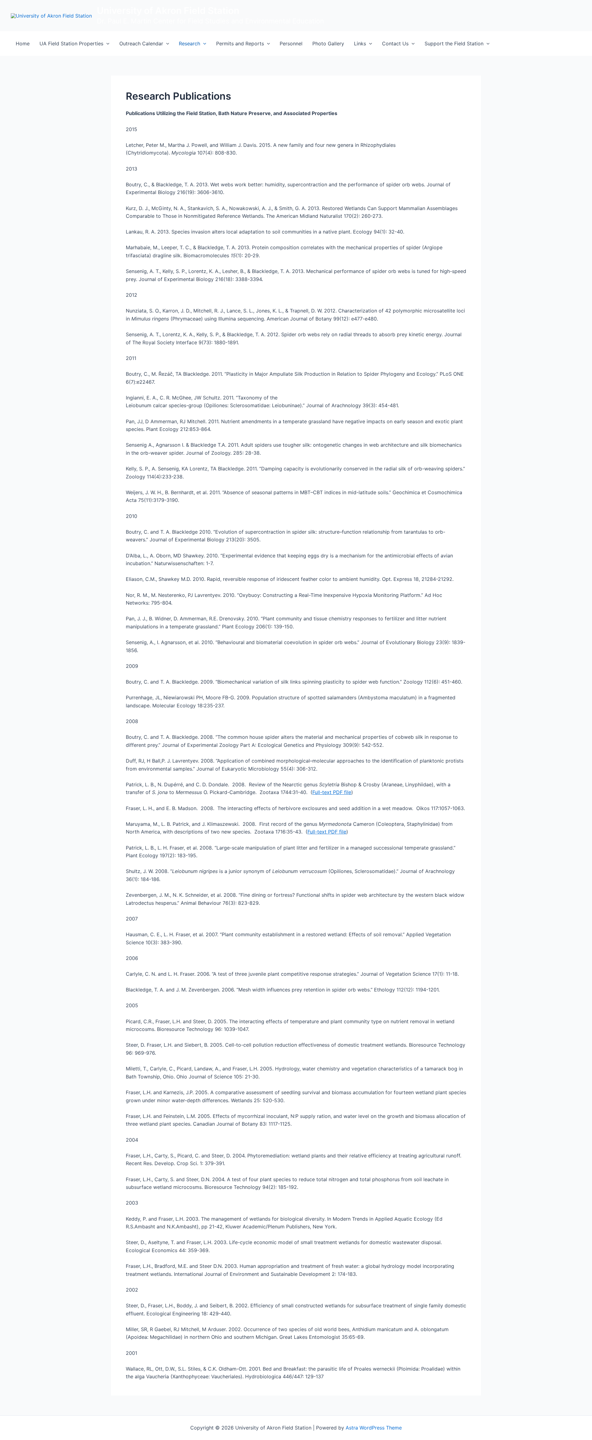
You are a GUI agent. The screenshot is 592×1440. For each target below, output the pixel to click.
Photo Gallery (328, 43)
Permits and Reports (240, 43)
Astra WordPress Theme (374, 1428)
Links (360, 43)
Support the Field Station (454, 43)
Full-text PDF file (331, 792)
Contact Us (395, 43)
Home (23, 43)
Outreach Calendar (141, 43)
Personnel (291, 43)
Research (189, 43)
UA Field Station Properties (71, 43)
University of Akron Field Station (168, 10)
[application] (106, 43)
